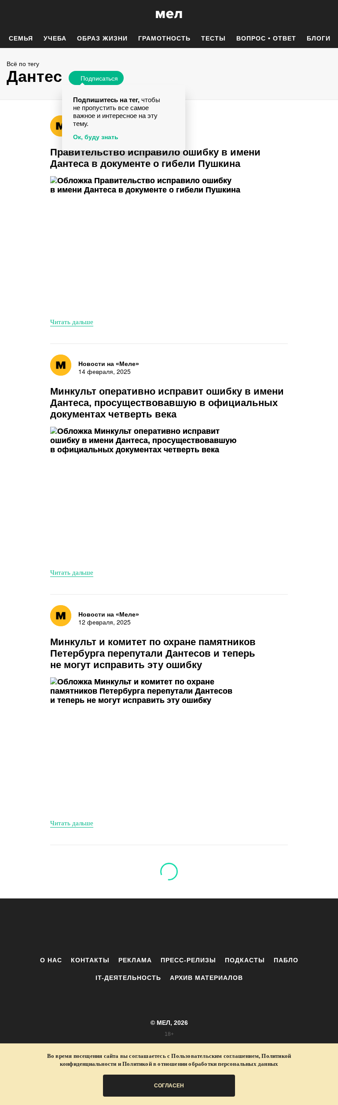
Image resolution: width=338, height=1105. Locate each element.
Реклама (135, 960)
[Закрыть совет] (177, 93)
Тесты (213, 38)
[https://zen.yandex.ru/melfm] (121, 927)
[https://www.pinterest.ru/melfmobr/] (193, 927)
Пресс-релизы (188, 960)
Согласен (169, 1086)
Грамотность (164, 38)
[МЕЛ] (169, 14)
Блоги (319, 38)
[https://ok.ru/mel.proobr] (217, 927)
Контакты (90, 960)
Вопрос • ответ (266, 38)
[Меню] (325, 14)
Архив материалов (206, 977)
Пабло (286, 960)
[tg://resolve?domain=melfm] (96, 927)
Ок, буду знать (95, 136)
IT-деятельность (128, 977)
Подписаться (99, 78)
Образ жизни (102, 38)
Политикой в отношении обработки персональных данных (200, 1064)
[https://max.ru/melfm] (242, 927)
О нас (51, 960)
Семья (21, 38)
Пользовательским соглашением (215, 1056)
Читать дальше (71, 321)
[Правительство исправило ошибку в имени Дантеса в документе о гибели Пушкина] (149, 243)
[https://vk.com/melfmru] (145, 927)
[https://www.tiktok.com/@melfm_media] (169, 927)
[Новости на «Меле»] (60, 126)
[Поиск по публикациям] (9, 15)
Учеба (55, 38)
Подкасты (245, 960)
